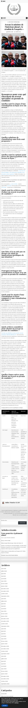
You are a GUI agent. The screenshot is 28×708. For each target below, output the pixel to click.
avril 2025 (3, 608)
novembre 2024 (5, 621)
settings (16, 702)
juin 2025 (3, 603)
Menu (4, 1)
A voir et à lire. (14, 184)
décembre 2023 (5, 646)
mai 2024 (3, 633)
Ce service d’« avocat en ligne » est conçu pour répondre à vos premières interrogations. (13, 172)
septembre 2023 (5, 653)
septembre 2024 (5, 626)
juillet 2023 (4, 658)
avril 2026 (3, 578)
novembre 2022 (5, 678)
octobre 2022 (4, 681)
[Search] (27, 18)
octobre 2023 (4, 651)
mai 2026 (3, 576)
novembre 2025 (5, 591)
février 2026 (4, 583)
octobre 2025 (4, 593)
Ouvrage (9, 185)
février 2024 (4, 641)
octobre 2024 (4, 623)
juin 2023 (3, 661)
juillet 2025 (4, 601)
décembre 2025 (5, 588)
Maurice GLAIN (10, 31)
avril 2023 (3, 666)
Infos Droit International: (14, 22)
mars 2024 (3, 638)
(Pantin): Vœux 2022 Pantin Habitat (9, 555)
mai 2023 (3, 663)
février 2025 (4, 613)
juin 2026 (3, 573)
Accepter (5, 705)
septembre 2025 (5, 596)
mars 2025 (3, 611)
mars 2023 (3, 668)
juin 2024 (3, 631)
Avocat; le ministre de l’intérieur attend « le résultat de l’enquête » (14, 26)
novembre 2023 (5, 648)
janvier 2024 (4, 643)
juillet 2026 (4, 571)
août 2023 (3, 656)
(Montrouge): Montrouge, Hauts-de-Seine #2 (12, 543)
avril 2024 (3, 636)
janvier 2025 (4, 616)
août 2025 (3, 598)
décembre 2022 (5, 676)
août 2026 (3, 568)
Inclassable (4, 693)
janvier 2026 (4, 586)
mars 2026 (3, 581)
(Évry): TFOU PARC (5, 540)
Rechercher (4, 520)
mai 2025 (3, 606)
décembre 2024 (5, 618)
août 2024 (3, 628)
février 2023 (4, 671)
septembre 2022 (5, 683)
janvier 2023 (4, 673)
